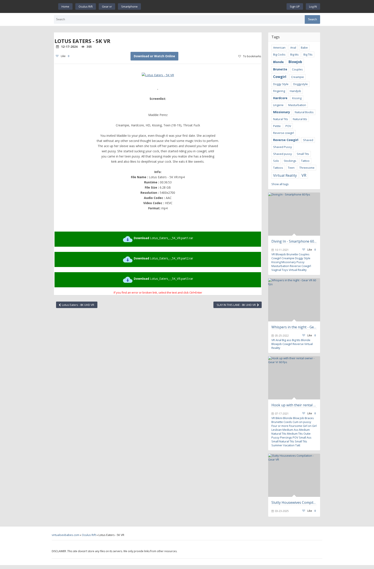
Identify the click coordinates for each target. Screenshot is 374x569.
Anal (293, 47)
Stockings (290, 161)
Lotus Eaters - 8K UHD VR (77, 305)
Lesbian (276, 430)
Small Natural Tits (282, 441)
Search (312, 19)
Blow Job (298, 418)
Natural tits (300, 119)
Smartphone (129, 6)
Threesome (306, 168)
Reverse (298, 344)
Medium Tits (295, 433)
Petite (277, 126)
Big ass (286, 340)
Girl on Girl (310, 426)
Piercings (286, 437)
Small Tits (303, 154)
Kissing (296, 98)
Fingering (279, 91)
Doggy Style (281, 84)
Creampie (297, 77)
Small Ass (305, 437)
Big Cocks (279, 54)
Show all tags (280, 184)
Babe (304, 47)
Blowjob (295, 61)
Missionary (281, 112)
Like (65, 56)
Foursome (295, 426)
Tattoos (278, 168)
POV (288, 126)
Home (65, 6)
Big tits (294, 54)
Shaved (308, 140)
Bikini (279, 418)
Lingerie (278, 105)
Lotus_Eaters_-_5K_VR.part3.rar (163, 279)
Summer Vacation (283, 445)
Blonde (278, 62)
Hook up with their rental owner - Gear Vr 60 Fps (294, 405)
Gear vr (107, 6)
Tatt (297, 445)
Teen (291, 168)
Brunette (280, 69)
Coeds (288, 422)
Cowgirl (279, 76)
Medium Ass (290, 430)
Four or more (279, 426)
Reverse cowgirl (283, 133)
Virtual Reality (285, 175)
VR (303, 175)
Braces (309, 418)
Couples (297, 69)
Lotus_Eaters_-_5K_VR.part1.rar (163, 238)
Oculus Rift (86, 6)
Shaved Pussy (282, 147)
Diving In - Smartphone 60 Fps (294, 241)
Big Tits (308, 54)
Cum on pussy (302, 422)
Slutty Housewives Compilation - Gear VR (294, 502)
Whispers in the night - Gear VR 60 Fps (294, 327)
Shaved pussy (282, 154)
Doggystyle (300, 84)
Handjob (295, 91)
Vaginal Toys (279, 270)
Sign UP (295, 6)
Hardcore (280, 98)
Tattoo (305, 161)
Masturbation (297, 105)
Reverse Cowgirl (285, 140)
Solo (276, 161)
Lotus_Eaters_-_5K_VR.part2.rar (163, 258)
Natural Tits (280, 119)
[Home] (214, 6)
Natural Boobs (304, 112)
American (279, 47)
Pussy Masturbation (288, 264)
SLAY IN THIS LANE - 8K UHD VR (236, 305)
